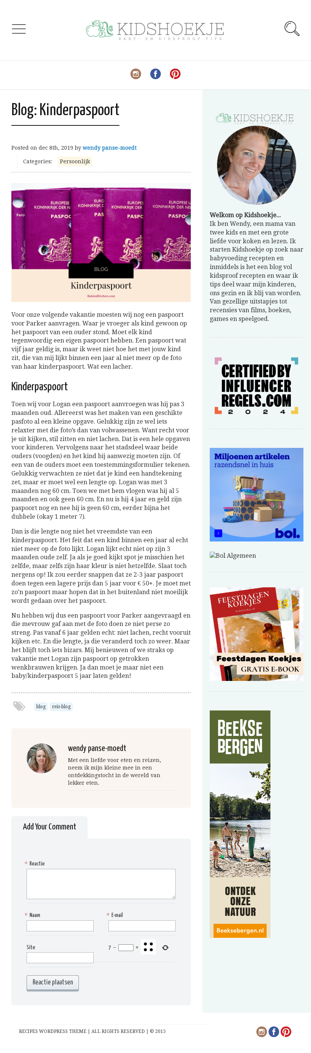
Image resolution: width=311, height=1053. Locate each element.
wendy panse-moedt (110, 148)
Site (31, 947)
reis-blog (61, 706)
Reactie (36, 864)
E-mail (115, 915)
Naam (33, 915)
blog (41, 706)
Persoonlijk (75, 161)
